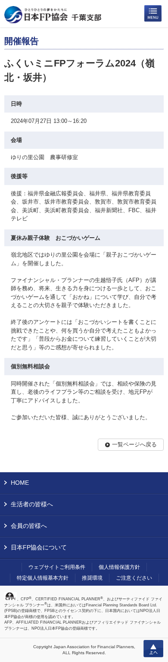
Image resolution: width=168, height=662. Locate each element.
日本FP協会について (39, 547)
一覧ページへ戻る (134, 444)
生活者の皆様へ (32, 504)
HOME (20, 482)
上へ (153, 649)
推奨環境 (92, 578)
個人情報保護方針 (119, 567)
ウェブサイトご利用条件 (56, 567)
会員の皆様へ (29, 525)
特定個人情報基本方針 (42, 578)
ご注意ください (134, 578)
